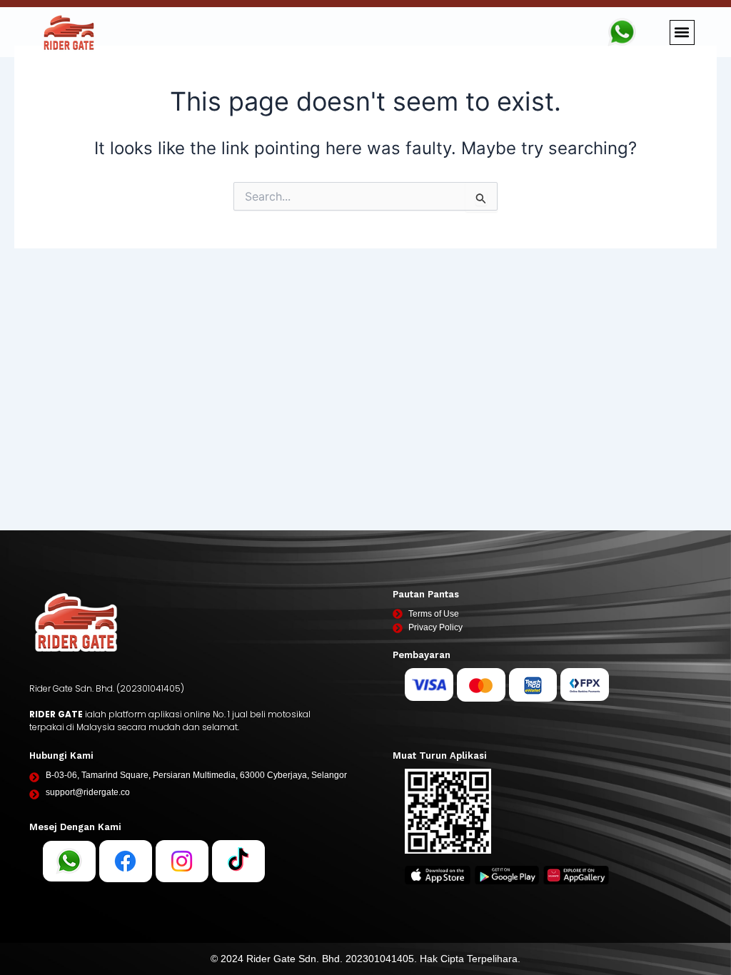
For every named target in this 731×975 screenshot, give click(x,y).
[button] (682, 32)
